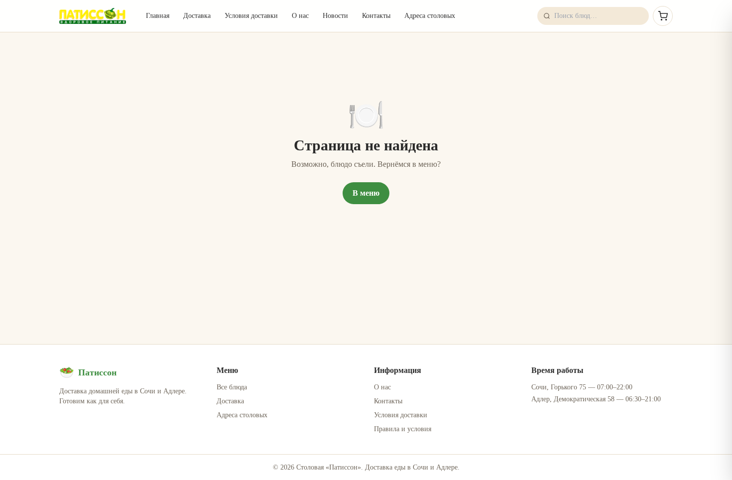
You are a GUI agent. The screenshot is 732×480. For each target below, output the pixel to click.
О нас (300, 15)
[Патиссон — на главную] (92, 16)
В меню (366, 193)
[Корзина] (663, 16)
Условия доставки (251, 15)
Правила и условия (402, 429)
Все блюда (232, 387)
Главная (157, 15)
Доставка (197, 15)
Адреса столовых (429, 15)
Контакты (376, 15)
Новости (335, 15)
